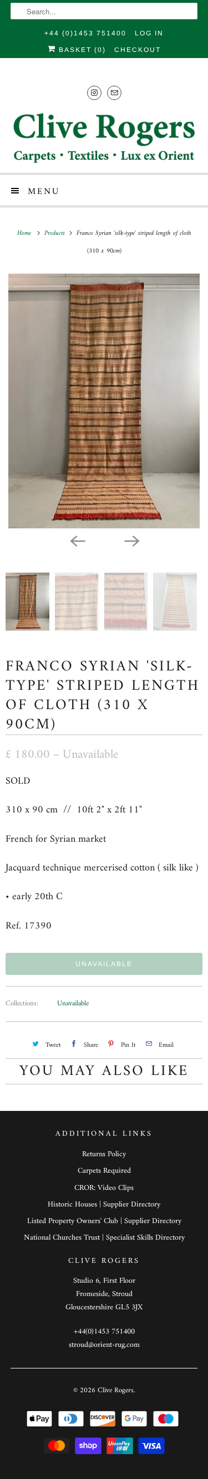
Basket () (81, 50)
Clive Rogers (116, 1390)
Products (55, 233)
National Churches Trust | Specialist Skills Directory (104, 1238)
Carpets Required (104, 1171)
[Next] (131, 540)
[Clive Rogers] (104, 138)
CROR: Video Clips (104, 1188)
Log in (149, 33)
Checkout (137, 50)
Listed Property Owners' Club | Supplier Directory (104, 1221)
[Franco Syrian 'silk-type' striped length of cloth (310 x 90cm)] (104, 401)
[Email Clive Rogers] (114, 92)
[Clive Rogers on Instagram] (94, 92)
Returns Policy (104, 1154)
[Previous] (77, 540)
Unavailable (73, 1003)
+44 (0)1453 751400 (85, 33)
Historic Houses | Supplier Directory (104, 1204)
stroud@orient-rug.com (104, 1345)
